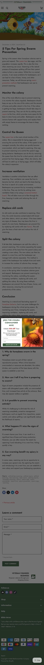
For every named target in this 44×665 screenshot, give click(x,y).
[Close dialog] (42, 320)
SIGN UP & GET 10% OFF (11, 344)
